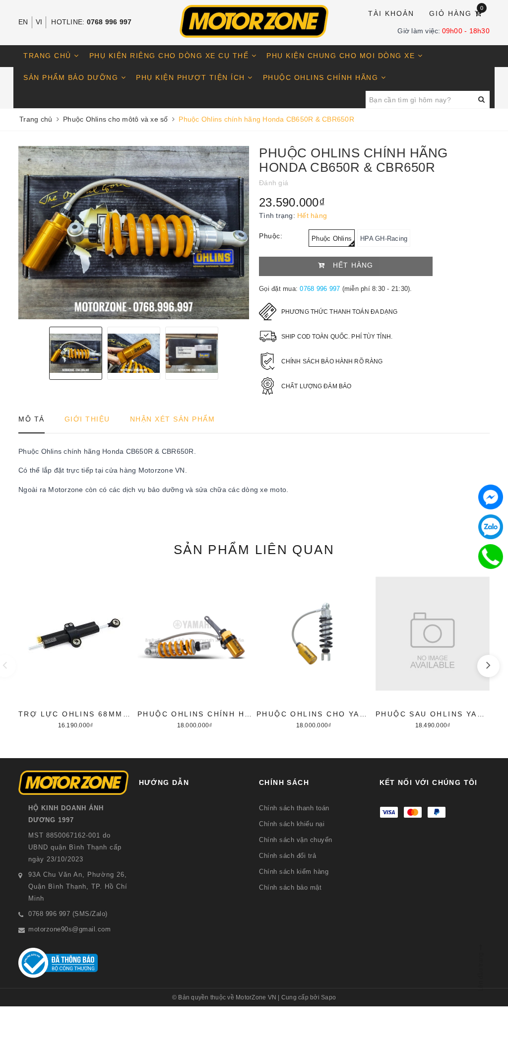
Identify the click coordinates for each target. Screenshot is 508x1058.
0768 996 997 (109, 22)
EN (23, 22)
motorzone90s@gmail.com (69, 929)
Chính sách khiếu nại (291, 824)
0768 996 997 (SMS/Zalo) (68, 913)
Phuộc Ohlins (332, 238)
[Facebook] (490, 497)
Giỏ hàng (456, 12)
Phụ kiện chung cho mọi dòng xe (342, 56)
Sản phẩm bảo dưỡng (72, 77)
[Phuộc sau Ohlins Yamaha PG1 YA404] (433, 651)
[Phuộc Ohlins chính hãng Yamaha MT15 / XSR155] (194, 651)
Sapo (328, 997)
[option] (133, 232)
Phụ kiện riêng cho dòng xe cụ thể (170, 56)
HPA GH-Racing (383, 238)
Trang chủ (48, 56)
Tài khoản (391, 13)
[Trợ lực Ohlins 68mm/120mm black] (75, 651)
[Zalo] (490, 526)
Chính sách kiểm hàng (293, 871)
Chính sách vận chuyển (295, 840)
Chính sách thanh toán (294, 808)
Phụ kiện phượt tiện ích (192, 77)
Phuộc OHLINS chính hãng (322, 77)
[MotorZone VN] (254, 21)
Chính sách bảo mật (290, 887)
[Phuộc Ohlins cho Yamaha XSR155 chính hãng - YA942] (313, 651)
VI (39, 22)
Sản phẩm (254, 549)
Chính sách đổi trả (287, 855)
